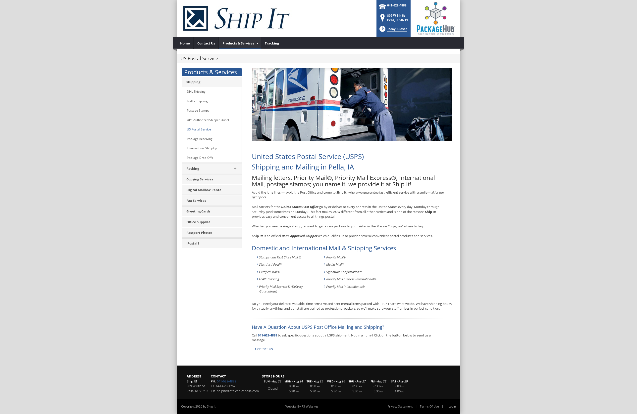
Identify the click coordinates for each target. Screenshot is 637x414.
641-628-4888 (397, 5)
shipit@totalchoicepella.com (238, 391)
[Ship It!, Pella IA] (236, 18)
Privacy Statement (400, 406)
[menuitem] (185, 43)
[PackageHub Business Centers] (435, 18)
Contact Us (264, 348)
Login (452, 406)
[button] (392, 30)
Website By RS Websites (301, 406)
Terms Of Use (429, 406)
